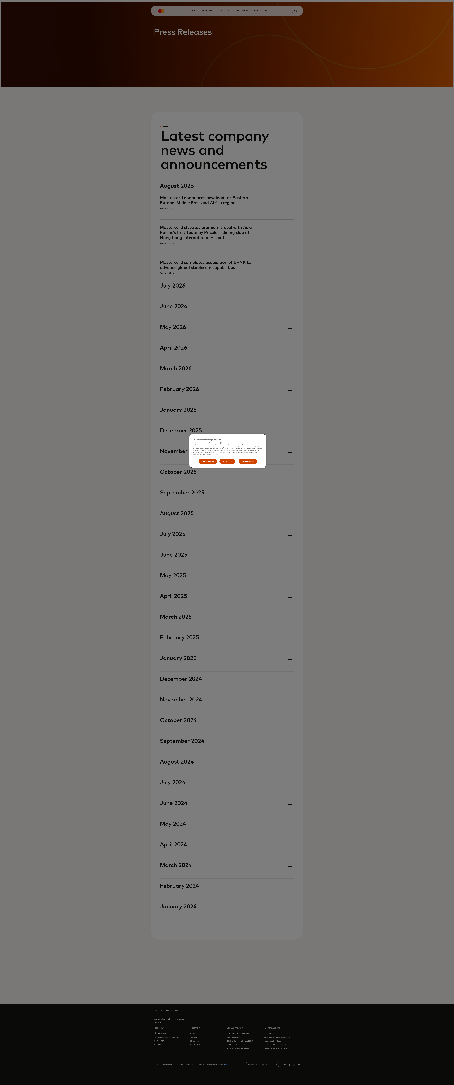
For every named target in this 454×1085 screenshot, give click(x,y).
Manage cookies (247, 461)
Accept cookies (208, 461)
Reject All (227, 461)
